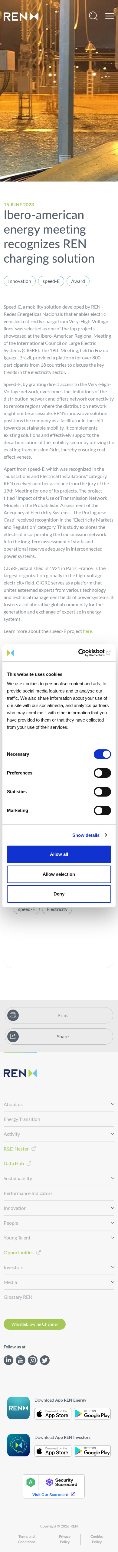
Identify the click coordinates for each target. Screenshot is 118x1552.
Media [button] (10, 1282)
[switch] (102, 773)
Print (62, 1015)
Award (78, 281)
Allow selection (59, 874)
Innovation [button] (15, 1208)
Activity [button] (12, 1134)
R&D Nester (16, 1148)
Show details (86, 835)
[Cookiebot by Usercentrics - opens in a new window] (85, 653)
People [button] (11, 1223)
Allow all (59, 854)
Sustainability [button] (18, 1178)
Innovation (19, 281)
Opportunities (19, 1252)
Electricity (57, 909)
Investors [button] (13, 1267)
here (87, 631)
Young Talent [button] (17, 1237)
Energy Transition (22, 1119)
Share (63, 1036)
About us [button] (13, 1104)
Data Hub (14, 1163)
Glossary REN (18, 1297)
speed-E (51, 281)
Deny (59, 893)
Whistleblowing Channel (34, 1324)
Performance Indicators (28, 1193)
